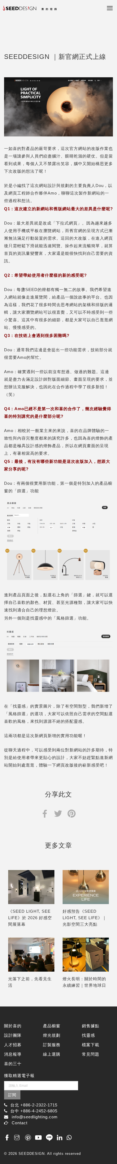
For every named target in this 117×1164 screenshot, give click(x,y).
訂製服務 (51, 1044)
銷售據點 (90, 1025)
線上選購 (51, 1054)
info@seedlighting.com (35, 1117)
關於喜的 (12, 1025)
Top (107, 1148)
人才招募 (12, 1044)
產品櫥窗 (51, 1025)
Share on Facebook (45, 813)
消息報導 (12, 1054)
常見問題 (90, 1054)
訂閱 (12, 1095)
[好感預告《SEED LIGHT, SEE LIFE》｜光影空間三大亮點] (86, 887)
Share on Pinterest (71, 813)
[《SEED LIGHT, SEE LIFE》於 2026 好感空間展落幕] (31, 887)
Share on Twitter (58, 813)
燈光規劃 (51, 1035)
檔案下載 (90, 1044)
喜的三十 (12, 1063)
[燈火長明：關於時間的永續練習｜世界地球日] (86, 955)
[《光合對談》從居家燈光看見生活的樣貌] (31, 955)
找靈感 (88, 1035)
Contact (19, 1122)
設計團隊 (12, 1035)
